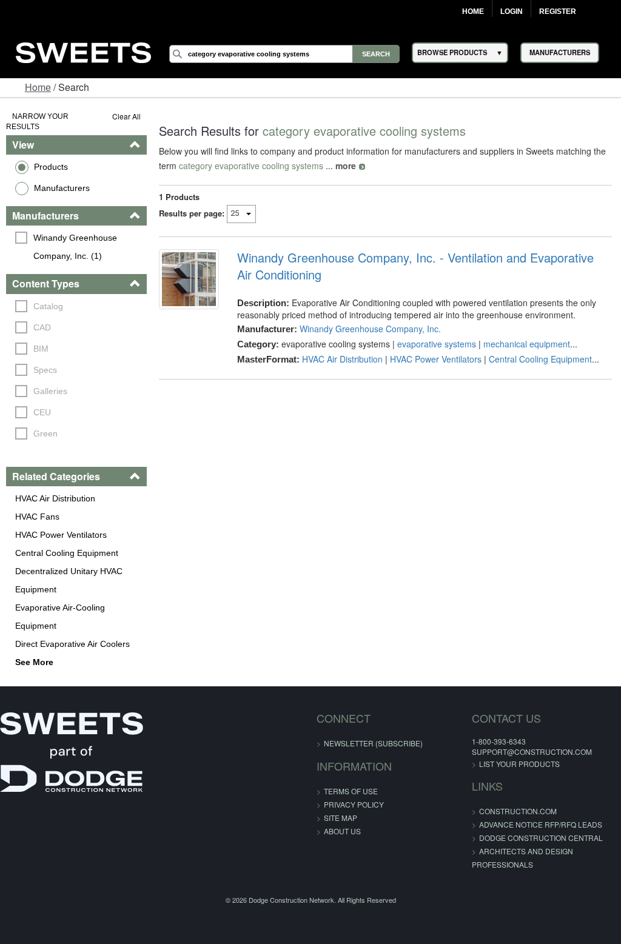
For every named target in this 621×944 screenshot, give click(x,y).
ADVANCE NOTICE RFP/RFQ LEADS (540, 824)
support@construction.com (532, 751)
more (345, 165)
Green (45, 433)
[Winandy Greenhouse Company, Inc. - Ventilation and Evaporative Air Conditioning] (189, 279)
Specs (45, 370)
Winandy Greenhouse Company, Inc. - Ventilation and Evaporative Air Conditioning (415, 266)
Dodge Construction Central (541, 837)
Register (557, 11)
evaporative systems (436, 344)
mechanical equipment (526, 344)
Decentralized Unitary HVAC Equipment (69, 580)
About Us (342, 831)
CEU (42, 412)
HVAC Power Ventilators (61, 535)
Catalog (48, 306)
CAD (42, 327)
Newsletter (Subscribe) (373, 743)
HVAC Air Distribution (55, 498)
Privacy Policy (354, 804)
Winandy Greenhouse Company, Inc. (370, 329)
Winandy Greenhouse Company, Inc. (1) (76, 247)
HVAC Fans (37, 516)
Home (473, 11)
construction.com (518, 811)
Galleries (50, 391)
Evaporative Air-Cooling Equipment (60, 617)
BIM (41, 348)
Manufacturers (62, 188)
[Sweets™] (84, 50)
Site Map (340, 817)
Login (511, 11)
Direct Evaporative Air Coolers (72, 644)
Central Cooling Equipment (66, 553)
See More (34, 662)
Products (51, 167)
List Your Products (519, 763)
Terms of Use (351, 791)
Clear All (126, 116)
